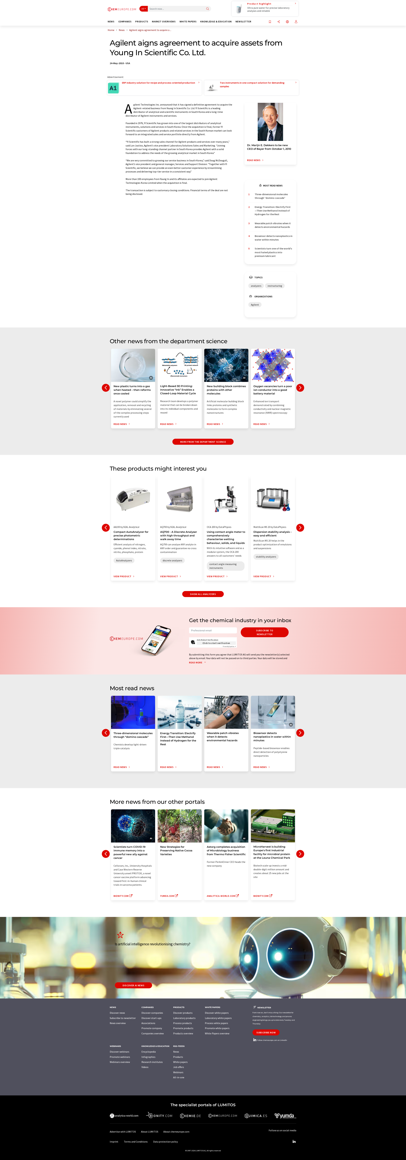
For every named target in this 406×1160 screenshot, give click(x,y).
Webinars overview (120, 1062)
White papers (180, 1062)
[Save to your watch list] (270, 22)
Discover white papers (217, 1012)
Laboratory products (184, 1018)
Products (178, 1056)
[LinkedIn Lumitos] (294, 1141)
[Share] (278, 22)
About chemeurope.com (176, 1131)
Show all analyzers (203, 594)
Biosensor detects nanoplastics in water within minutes (273, 237)
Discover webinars (119, 1051)
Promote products (183, 1028)
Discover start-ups (151, 1018)
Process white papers (216, 1023)
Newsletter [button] (243, 21)
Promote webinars (120, 1056)
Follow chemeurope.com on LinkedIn (272, 1040)
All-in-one (178, 1077)
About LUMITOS (149, 1131)
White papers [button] (188, 21)
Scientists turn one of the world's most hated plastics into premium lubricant (273, 252)
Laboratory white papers (218, 1018)
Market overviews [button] (164, 21)
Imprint (114, 1141)
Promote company (151, 1028)
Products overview (183, 1033)
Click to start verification (216, 643)
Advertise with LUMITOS (123, 1131)
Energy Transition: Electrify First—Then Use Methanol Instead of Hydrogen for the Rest (273, 210)
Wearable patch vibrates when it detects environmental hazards (273, 225)
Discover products (183, 1012)
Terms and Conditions (136, 1141)
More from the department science (203, 441)
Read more (196, 662)
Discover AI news (133, 985)
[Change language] (287, 22)
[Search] (207, 9)
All (142, 8)
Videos (144, 1067)
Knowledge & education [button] (216, 21)
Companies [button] (125, 21)
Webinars (178, 1072)
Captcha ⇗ (229, 646)
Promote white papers (217, 1028)
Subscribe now (266, 1032)
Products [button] (141, 21)
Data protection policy (165, 1141)
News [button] (111, 21)
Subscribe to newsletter (264, 632)
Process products (182, 1023)
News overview (118, 1023)
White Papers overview (217, 1033)
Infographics (148, 1056)
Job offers (178, 1067)
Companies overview (152, 1033)
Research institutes (152, 1062)
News (176, 1051)
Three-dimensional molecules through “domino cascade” (271, 196)
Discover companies (152, 1012)
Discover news (117, 1012)
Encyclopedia (148, 1051)
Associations (148, 1023)
